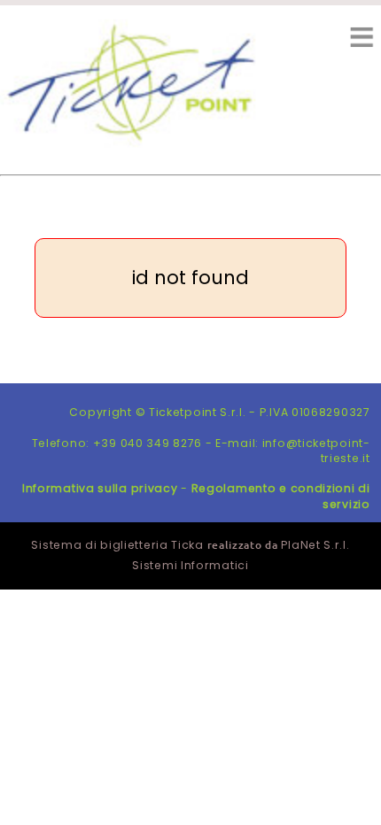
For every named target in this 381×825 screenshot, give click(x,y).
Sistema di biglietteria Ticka (117, 544)
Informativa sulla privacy (100, 488)
